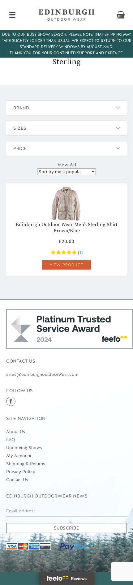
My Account (18, 455)
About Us (15, 431)
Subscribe (66, 528)
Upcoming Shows (24, 447)
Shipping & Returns (25, 463)
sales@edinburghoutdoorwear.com (42, 374)
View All (66, 164)
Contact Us (17, 479)
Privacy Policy (20, 471)
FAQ (10, 439)
